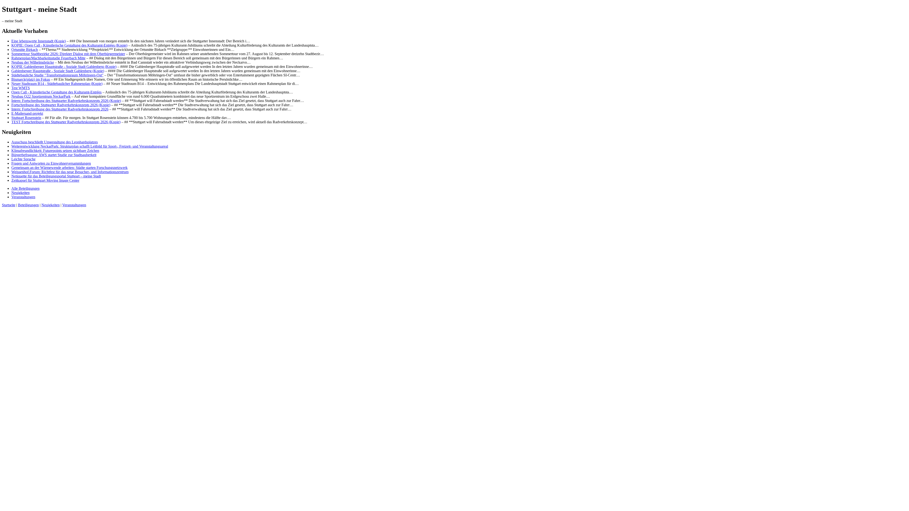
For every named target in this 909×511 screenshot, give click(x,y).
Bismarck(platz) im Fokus (30, 79)
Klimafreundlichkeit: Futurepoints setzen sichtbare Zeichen (55, 151)
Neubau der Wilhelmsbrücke (32, 62)
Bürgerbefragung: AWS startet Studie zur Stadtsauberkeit (53, 155)
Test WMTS (20, 88)
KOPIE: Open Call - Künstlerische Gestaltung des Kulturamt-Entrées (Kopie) (69, 45)
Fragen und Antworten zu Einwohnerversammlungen (51, 163)
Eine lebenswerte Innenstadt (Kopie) (38, 41)
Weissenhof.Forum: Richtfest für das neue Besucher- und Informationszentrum (70, 172)
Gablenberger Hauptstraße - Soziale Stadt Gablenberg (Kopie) (57, 71)
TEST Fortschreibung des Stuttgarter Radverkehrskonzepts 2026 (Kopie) (65, 122)
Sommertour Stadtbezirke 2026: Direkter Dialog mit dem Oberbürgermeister (68, 54)
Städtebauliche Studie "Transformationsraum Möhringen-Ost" (57, 75)
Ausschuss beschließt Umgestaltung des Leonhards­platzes (54, 142)
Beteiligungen (28, 205)
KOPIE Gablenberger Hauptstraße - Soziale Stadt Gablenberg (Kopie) (63, 67)
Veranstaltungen (23, 197)
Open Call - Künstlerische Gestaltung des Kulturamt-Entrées (56, 92)
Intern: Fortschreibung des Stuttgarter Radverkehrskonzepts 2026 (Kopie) (66, 101)
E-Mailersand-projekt (27, 113)
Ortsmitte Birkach (24, 50)
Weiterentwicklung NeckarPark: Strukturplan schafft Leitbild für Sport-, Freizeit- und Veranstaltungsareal (89, 146)
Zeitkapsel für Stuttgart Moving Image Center (45, 180)
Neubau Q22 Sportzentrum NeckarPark (41, 96)
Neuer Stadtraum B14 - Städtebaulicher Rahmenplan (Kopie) (56, 84)
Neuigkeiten (20, 193)
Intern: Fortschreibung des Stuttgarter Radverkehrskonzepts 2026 (59, 109)
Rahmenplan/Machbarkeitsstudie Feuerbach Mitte (48, 58)
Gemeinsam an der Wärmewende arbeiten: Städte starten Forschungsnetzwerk (69, 168)
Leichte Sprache (23, 159)
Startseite (8, 205)
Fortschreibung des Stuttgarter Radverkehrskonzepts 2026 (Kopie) (60, 105)
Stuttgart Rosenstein (26, 118)
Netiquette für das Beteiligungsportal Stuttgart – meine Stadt (56, 176)
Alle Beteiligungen (25, 188)
